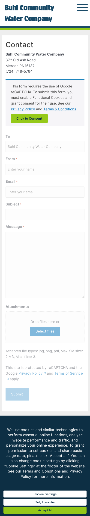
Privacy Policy (23, 109)
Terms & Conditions (59, 109)
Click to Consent (29, 118)
